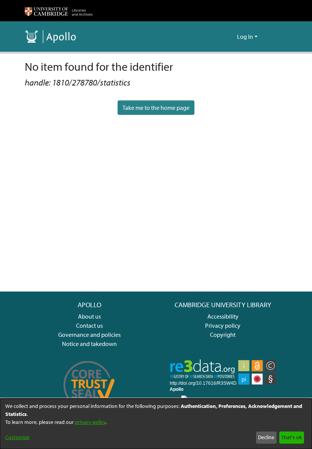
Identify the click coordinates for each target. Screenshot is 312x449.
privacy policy (90, 422)
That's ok (291, 437)
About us (89, 316)
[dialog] (156, 423)
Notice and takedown (89, 343)
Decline (266, 437)
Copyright (223, 334)
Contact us (89, 325)
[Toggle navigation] (276, 36)
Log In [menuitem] (245, 36)
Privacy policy (222, 325)
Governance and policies (89, 334)
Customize (17, 437)
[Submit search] (219, 36)
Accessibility (223, 316)
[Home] (58, 10)
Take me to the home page (156, 107)
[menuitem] (230, 36)
